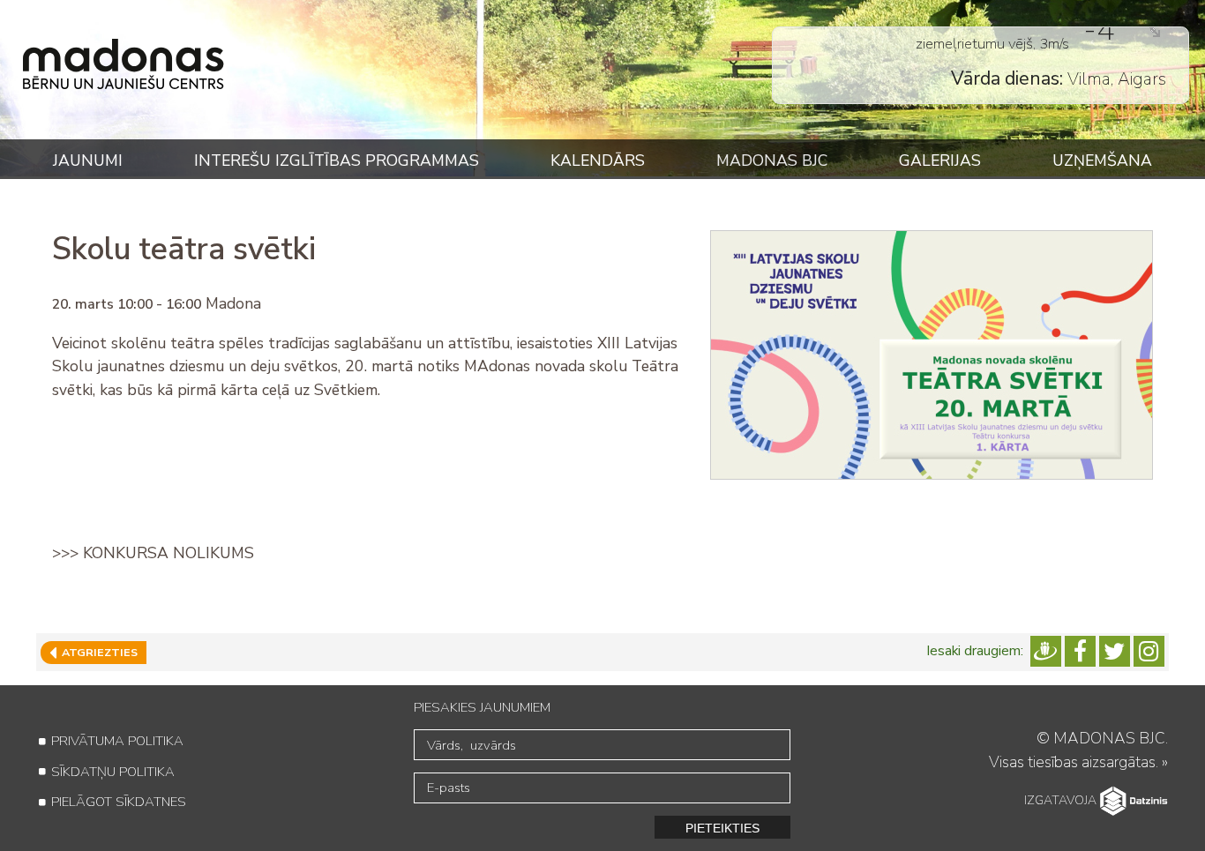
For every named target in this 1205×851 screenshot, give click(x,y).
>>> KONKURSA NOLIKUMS (153, 553)
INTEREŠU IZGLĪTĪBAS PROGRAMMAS (336, 160)
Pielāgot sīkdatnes (118, 801)
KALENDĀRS (597, 160)
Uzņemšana (1102, 160)
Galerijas (940, 160)
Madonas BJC (771, 160)
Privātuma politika (117, 741)
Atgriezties (97, 652)
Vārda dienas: (1007, 64)
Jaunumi (88, 160)
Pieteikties (722, 828)
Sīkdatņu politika (113, 771)
